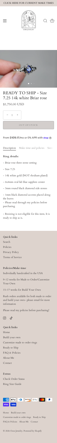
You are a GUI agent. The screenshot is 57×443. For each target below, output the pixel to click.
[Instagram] (4, 318)
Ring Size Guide (12, 384)
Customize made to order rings (20, 342)
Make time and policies (31, 148)
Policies (7, 247)
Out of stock (28, 125)
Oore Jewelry (16, 430)
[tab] (11, 148)
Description (9, 148)
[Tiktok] (11, 318)
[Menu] (5, 20)
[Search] (45, 21)
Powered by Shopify (33, 430)
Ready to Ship (10, 347)
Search (6, 242)
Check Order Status (14, 379)
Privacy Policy (11, 252)
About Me (8, 358)
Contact (7, 363)
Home (6, 332)
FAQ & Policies (12, 352)
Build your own (12, 337)
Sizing (51, 148)
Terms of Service (12, 257)
